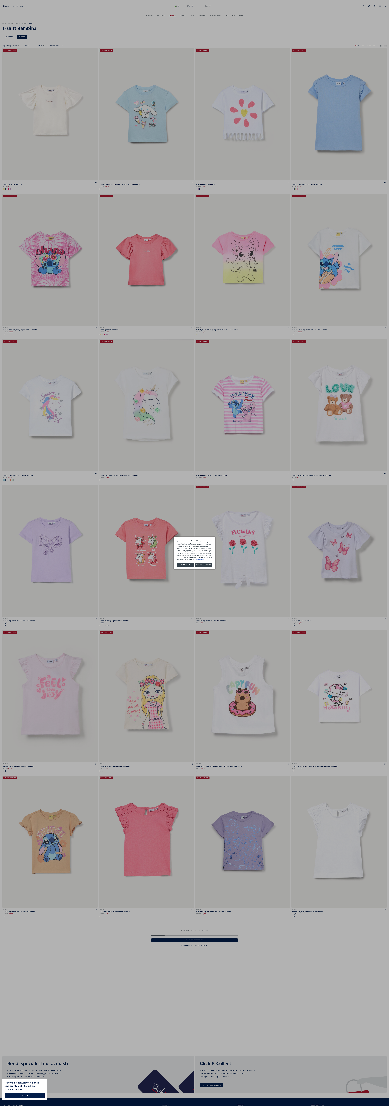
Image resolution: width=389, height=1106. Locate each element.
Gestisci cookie (185, 564)
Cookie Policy (200, 559)
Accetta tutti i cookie (203, 564)
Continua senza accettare (212, 540)
